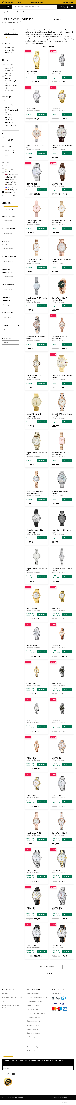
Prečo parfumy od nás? (34, 1017)
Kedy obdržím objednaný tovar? (36, 1013)
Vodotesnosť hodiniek (33, 1025)
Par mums (5, 993)
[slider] (3, 137)
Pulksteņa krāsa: (11, 33)
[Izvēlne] (2, 6)
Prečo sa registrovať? (33, 1037)
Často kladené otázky (33, 1033)
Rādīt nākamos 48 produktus (48, 967)
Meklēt (14, 7)
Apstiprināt (70, 1068)
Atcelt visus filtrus (10, 30)
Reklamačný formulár (33, 1005)
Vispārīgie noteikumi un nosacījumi (37, 997)
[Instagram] (8, 1074)
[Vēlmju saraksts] (64, 6)
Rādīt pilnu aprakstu (49, 46)
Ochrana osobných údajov (34, 1001)
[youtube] (13, 1074)
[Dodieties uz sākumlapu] (3, 12)
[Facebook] (3, 1074)
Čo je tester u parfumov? (34, 1021)
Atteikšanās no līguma (33, 1047)
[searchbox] (11, 221)
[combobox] (62, 19)
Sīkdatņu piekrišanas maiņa (35, 1051)
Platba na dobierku (57, 993)
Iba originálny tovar (32, 1029)
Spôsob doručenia (32, 1009)
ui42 (61, 1097)
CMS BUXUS (64, 1102)
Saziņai (4, 1001)
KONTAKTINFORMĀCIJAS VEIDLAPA (12, 997)
